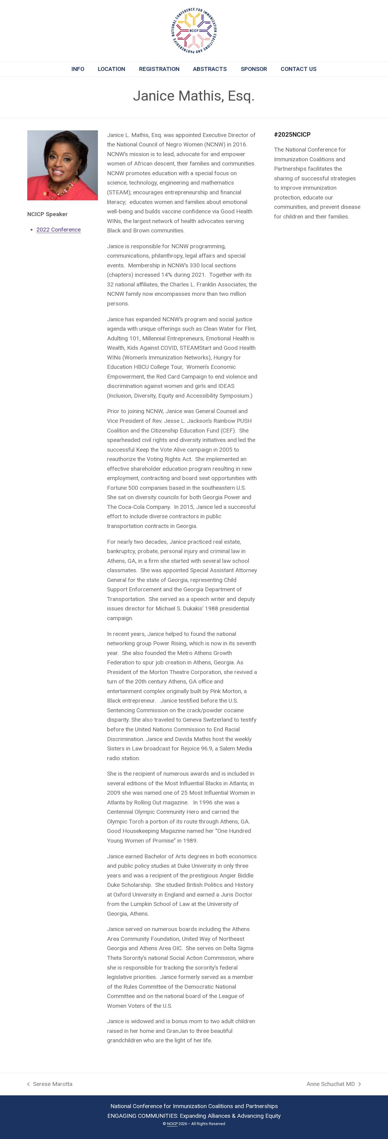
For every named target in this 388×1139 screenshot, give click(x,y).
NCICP (172, 1123)
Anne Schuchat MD (330, 1085)
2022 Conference (58, 229)
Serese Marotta (49, 1085)
